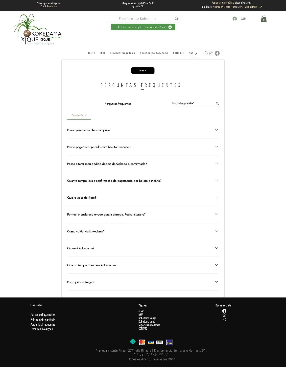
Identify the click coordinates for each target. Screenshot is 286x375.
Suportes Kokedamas (149, 325)
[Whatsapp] (205, 53)
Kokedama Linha (147, 321)
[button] (264, 18)
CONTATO (143, 328)
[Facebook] (217, 53)
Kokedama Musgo (147, 318)
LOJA (141, 314)
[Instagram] (211, 53)
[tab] (79, 115)
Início (141, 311)
